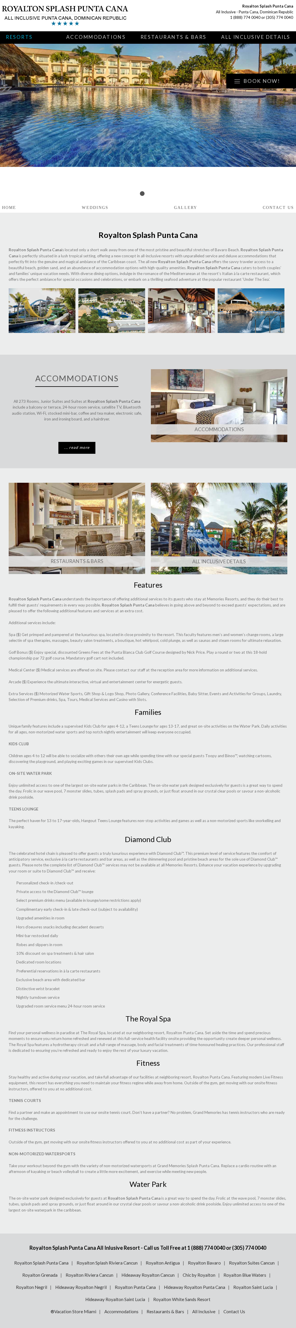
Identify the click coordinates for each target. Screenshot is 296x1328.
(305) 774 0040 (279, 17)
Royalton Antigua (163, 1262)
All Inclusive (203, 1311)
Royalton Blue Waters (244, 1275)
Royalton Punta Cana (135, 1287)
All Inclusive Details (255, 37)
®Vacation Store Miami (73, 1311)
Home (9, 207)
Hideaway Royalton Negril (81, 1287)
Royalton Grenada (40, 1275)
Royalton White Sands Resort (181, 1299)
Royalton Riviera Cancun (89, 1275)
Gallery (185, 207)
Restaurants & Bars (173, 37)
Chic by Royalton (199, 1275)
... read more (77, 447)
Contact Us (278, 207)
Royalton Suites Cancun (252, 1262)
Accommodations (96, 37)
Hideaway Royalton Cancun (148, 1275)
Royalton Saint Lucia (253, 1287)
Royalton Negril (31, 1287)
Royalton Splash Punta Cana (41, 1262)
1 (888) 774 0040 (245, 17)
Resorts (19, 37)
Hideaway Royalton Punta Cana (194, 1287)
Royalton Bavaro (204, 1262)
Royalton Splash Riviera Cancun (107, 1262)
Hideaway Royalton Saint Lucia (115, 1299)
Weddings (95, 207)
